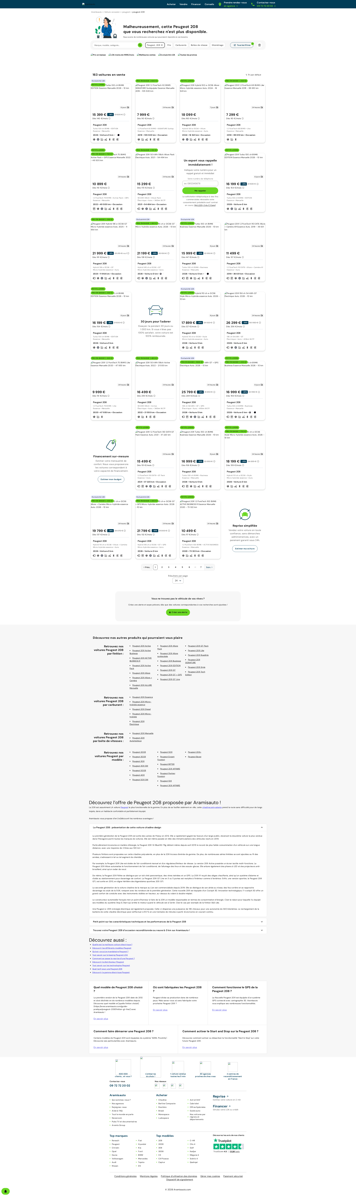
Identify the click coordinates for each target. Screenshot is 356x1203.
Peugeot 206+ (194, 752)
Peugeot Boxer (194, 756)
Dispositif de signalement (179, 1179)
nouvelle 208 (184, 890)
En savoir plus (101, 1018)
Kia (139, 1147)
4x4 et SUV (195, 1100)
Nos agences (118, 1103)
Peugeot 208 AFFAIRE (170, 769)
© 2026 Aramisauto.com (178, 1189)
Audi (114, 1162)
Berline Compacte (167, 1103)
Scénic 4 (194, 1158)
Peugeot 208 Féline (114, 875)
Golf (192, 1147)
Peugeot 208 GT (168, 670)
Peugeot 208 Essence (142, 697)
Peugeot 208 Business (170, 661)
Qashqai (194, 1162)
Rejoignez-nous (119, 1107)
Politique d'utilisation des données (179, 1176)
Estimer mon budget (111, 479)
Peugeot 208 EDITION (170, 665)
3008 (161, 1151)
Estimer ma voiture (245, 548)
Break (161, 1110)
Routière (162, 1107)
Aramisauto (96, 12)
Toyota (141, 1162)
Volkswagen (117, 1158)
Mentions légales (149, 1176)
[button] (162, 45)
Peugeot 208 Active (141, 646)
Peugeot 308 (138, 761)
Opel (114, 1151)
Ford (140, 1151)
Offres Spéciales (198, 1107)
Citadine (162, 1100)
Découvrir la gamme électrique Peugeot (111, 972)
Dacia (114, 1155)
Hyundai (142, 1144)
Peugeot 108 (166, 781)
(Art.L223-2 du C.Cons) (205, 205)
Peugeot (124, 807)
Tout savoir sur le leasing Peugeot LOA (110, 955)
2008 (161, 1144)
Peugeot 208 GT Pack (198, 646)
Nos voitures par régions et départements (198, 1117)
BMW (140, 1155)
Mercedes (143, 1158)
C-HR (192, 1140)
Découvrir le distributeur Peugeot (108, 962)
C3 (159, 1155)
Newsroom (117, 1118)
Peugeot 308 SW (140, 766)
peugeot (126, 12)
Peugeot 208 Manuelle (142, 733)
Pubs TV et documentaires (124, 1121)
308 (160, 1147)
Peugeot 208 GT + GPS (171, 674)
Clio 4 (192, 1144)
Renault (115, 1140)
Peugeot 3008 (139, 756)
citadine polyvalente (212, 807)
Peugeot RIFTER (167, 764)
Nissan (115, 1166)
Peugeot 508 (166, 752)
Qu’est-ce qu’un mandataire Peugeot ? (110, 951)
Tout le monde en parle (123, 1114)
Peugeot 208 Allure (141, 673)
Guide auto (195, 1110)
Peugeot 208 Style (196, 667)
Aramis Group (118, 1125)
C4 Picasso (163, 1158)
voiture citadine (127, 887)
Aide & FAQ (117, 1110)
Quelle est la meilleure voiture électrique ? (112, 944)
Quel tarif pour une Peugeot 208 (107, 969)
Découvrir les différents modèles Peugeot (111, 948)
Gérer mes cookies (210, 1176)
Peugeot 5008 (139, 770)
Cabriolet (194, 1103)
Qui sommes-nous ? (121, 1100)
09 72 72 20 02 (120, 1085)
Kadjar (193, 1151)
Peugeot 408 (138, 775)
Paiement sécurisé (233, 1176)
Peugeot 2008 (139, 752)
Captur (161, 1162)
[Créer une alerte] (5, 1191)
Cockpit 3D (212, 890)
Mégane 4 (194, 1155)
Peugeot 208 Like (196, 650)
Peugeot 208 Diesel (141, 709)
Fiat (140, 1140)
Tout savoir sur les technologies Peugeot (111, 965)
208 (160, 1140)
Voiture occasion (112, 12)
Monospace (163, 1114)
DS (139, 1166)
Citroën (115, 1147)
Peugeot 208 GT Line (170, 679)
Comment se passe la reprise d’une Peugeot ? (113, 958)
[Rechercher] (140, 45)
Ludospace (163, 1118)
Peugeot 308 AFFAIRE (170, 785)
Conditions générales (125, 1176)
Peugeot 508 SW (140, 779)
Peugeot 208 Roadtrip (198, 655)
